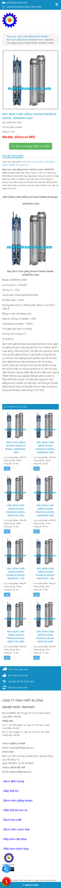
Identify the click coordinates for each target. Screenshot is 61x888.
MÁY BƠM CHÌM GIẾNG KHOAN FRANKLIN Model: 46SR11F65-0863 (16, 636)
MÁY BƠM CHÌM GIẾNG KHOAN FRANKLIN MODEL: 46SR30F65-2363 (45, 510)
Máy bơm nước (30, 161)
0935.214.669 (31, 885)
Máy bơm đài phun (15, 839)
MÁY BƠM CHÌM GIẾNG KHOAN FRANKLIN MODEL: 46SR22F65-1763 (16, 573)
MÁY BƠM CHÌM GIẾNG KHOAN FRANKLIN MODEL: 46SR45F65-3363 (45, 447)
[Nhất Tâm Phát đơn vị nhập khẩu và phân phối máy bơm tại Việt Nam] (9, 20)
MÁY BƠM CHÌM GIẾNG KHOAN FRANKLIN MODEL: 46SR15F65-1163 (45, 573)
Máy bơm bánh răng (16, 848)
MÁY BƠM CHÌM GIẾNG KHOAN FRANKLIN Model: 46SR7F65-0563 (45, 636)
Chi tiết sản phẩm (12, 155)
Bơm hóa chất (12, 819)
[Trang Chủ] (8, 857)
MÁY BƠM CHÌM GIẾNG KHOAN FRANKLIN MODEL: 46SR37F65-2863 (16, 510)
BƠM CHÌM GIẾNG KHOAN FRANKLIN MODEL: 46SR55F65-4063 (15, 447)
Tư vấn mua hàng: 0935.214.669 (31, 146)
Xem (7, 468)
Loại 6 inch (24, 165)
